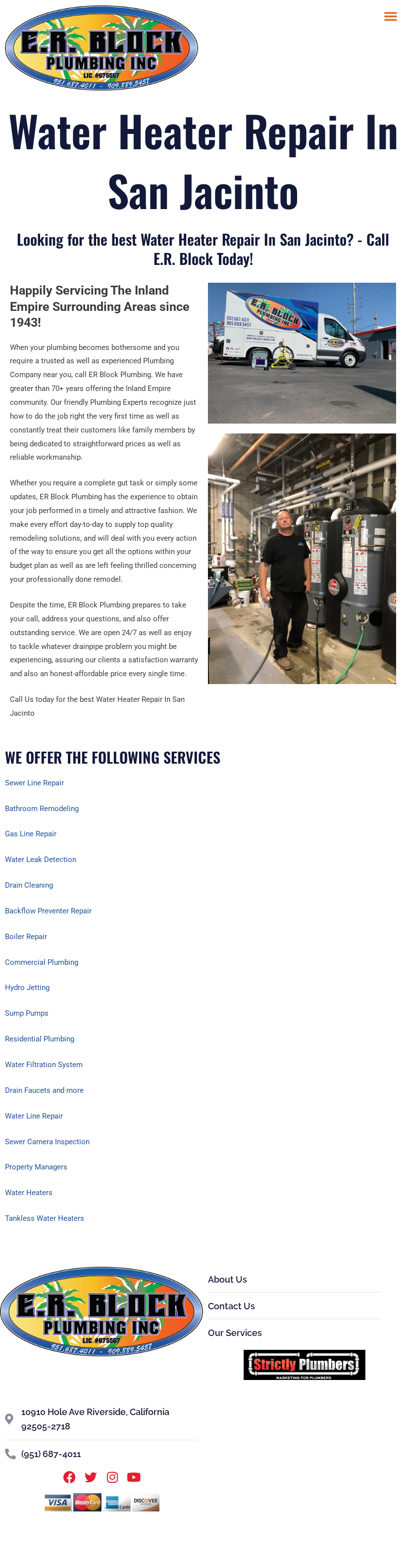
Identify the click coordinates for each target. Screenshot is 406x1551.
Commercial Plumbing (41, 962)
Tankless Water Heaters (44, 1218)
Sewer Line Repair (34, 782)
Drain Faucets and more (44, 1090)
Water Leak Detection (40, 859)
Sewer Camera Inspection (47, 1141)
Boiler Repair (26, 936)
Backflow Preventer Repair (48, 910)
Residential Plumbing (39, 1038)
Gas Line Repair (30, 833)
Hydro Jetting (27, 987)
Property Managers (36, 1167)
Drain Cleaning (29, 885)
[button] (390, 15)
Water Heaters (28, 1192)
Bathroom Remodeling (42, 808)
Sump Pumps (27, 1013)
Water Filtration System (44, 1064)
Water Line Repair (34, 1116)
